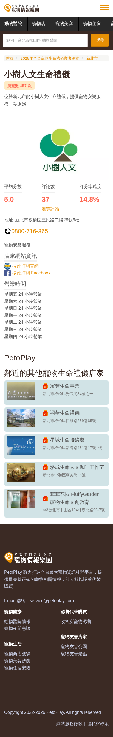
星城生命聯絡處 (67, 440)
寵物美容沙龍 (17, 660)
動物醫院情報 (17, 621)
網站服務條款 (69, 723)
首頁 (9, 58)
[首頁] (21, 8)
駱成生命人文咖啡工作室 (77, 467)
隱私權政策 (98, 723)
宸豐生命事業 (65, 386)
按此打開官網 (25, 266)
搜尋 (100, 39)
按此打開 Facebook (31, 273)
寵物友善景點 (74, 653)
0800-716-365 (29, 231)
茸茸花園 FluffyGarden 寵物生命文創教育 (75, 498)
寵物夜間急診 (17, 628)
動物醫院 (13, 23)
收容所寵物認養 (76, 621)
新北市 (92, 58)
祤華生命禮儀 (65, 413)
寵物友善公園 (74, 646)
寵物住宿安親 (17, 667)
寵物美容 (64, 23)
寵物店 (38, 23)
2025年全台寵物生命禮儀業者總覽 (50, 58)
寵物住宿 (92, 23)
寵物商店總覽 (17, 653)
